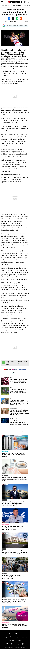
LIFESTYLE (5, 451)
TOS (9, 633)
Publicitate (11, 640)
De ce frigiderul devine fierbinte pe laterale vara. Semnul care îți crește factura (13, 454)
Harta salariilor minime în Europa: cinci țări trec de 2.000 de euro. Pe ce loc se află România (15, 601)
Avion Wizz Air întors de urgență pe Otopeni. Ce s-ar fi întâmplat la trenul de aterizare (15, 625)
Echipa (20, 640)
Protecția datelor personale (10, 637)
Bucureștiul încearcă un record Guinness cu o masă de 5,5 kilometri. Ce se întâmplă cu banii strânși (14, 552)
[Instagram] (11, 644)
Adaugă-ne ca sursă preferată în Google (16, 25)
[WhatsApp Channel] (23, 644)
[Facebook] (7, 644)
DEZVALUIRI (4, 5)
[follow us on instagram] (14, 370)
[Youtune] (19, 644)
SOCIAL (4, 548)
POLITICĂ (18, 5)
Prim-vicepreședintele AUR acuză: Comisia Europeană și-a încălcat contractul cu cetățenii (12, 528)
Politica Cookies (17, 633)
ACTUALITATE (11, 5)
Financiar (25, 5)
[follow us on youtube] (7, 370)
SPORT (26, 21)
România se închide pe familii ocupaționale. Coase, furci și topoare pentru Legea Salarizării (13, 577)
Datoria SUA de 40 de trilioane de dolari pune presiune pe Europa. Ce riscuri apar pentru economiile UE (19, 412)
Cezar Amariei (19, 21)
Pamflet (5, 573)
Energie (5, 500)
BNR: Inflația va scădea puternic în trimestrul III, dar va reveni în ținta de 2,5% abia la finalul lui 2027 (19, 402)
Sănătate (5, 475)
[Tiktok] (15, 644)
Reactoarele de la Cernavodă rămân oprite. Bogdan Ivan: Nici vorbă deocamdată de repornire (13, 503)
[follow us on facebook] (22, 370)
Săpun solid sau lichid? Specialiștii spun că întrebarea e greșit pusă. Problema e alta (14, 479)
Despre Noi (24, 637)
